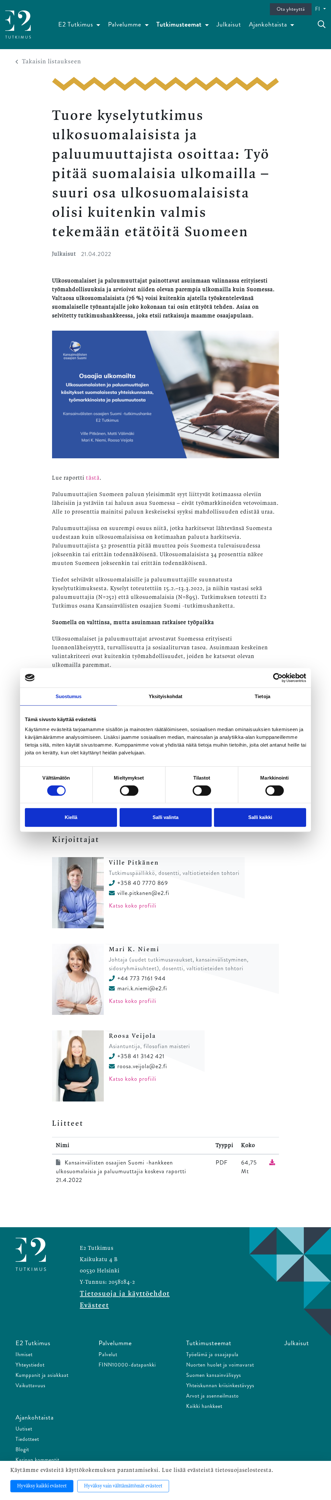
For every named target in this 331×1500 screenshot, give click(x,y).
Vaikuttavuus (31, 1385)
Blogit (22, 1449)
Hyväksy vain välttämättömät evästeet (123, 1486)
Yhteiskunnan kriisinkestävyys (220, 1385)
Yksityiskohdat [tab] (165, 696)
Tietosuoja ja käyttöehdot (125, 1293)
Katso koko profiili (132, 905)
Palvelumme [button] (125, 24)
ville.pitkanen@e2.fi (143, 893)
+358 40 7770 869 (142, 883)
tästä (93, 478)
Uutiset (24, 1428)
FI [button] (318, 9)
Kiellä (71, 817)
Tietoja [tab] (262, 696)
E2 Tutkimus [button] (76, 24)
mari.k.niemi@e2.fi (142, 988)
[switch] (129, 790)
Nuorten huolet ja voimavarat (220, 1364)
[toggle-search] (321, 24)
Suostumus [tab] (69, 696)
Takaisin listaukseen (51, 62)
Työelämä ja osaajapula (212, 1354)
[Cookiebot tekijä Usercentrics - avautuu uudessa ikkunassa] (278, 678)
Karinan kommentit (37, 1459)
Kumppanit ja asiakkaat (42, 1375)
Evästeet (94, 1305)
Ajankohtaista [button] (269, 24)
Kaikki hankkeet (204, 1406)
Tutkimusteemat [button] (179, 24)
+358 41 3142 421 (141, 1056)
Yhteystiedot (30, 1364)
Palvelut (108, 1354)
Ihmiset (24, 1354)
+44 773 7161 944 (141, 978)
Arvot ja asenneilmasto (212, 1395)
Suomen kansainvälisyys (213, 1375)
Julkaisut (229, 24)
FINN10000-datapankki (127, 1364)
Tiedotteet (27, 1439)
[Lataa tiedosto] (272, 1162)
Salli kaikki (260, 817)
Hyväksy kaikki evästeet (42, 1486)
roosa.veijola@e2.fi (142, 1066)
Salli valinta (165, 817)
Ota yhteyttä (291, 9)
